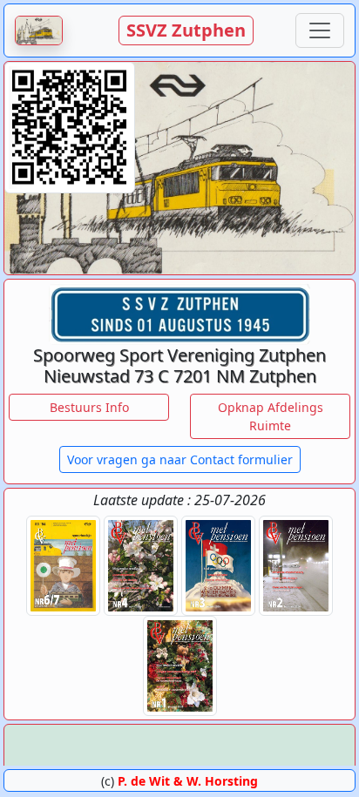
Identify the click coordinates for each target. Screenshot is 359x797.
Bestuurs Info (89, 407)
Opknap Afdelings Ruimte (270, 416)
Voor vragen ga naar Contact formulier (180, 459)
